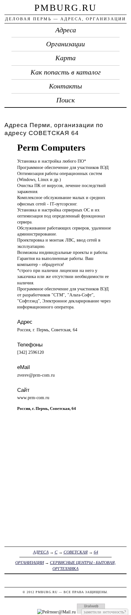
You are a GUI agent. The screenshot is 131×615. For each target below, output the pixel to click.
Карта (65, 58)
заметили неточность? (105, 611)
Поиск (65, 100)
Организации (65, 44)
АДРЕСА (41, 552)
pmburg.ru (65, 8)
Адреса (65, 30)
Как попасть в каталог (66, 72)
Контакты (65, 86)
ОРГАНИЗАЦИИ (29, 562)
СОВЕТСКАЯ (76, 552)
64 (96, 552)
